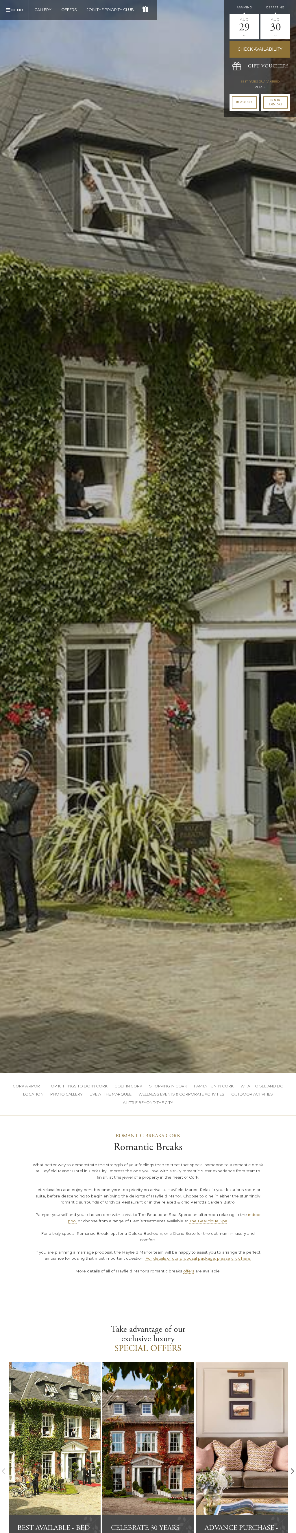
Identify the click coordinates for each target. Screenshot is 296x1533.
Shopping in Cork (168, 1086)
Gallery (42, 9)
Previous (3, 1471)
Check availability (260, 49)
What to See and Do (262, 1086)
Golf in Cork (128, 1086)
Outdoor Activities (252, 1094)
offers (188, 1271)
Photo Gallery (66, 1094)
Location (33, 1094)
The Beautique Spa (208, 1221)
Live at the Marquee (111, 1094)
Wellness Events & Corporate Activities (181, 1094)
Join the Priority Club (110, 9)
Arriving (244, 7)
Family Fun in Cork (214, 1086)
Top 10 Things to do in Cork (78, 1086)
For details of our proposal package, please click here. (198, 1258)
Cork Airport (27, 1086)
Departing (275, 7)
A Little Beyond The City (148, 1102)
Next (292, 1471)
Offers (69, 9)
